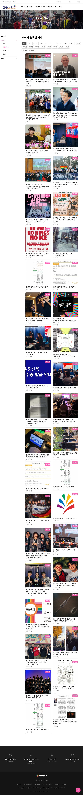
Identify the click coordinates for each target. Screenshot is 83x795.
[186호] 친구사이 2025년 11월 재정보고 (64, 486)
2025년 (35, 43)
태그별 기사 (6, 51)
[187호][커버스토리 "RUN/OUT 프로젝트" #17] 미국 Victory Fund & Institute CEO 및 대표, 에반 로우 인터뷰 (65, 115)
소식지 (42, 22)
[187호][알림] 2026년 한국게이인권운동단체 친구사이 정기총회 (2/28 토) (64, 320)
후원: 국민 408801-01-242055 (8, 1)
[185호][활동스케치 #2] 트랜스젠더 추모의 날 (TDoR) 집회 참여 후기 (65, 653)
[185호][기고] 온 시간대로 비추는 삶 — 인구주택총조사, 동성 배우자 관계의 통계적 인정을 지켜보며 (65, 722)
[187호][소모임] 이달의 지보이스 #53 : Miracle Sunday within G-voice (37, 221)
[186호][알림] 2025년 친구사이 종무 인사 (64, 518)
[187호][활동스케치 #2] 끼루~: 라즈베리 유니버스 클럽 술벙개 (37, 151)
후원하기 (57, 784)
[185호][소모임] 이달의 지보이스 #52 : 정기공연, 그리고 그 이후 (37, 697)
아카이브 (50, 7)
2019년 (71, 43)
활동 (27, 7)
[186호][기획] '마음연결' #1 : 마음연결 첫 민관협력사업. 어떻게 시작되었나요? (37, 456)
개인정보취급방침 (28, 784)
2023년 (47, 43)
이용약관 (19, 784)
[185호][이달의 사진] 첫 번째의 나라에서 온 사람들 (38, 521)
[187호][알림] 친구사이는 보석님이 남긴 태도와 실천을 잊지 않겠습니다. (37, 319)
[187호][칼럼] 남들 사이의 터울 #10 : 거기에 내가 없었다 (63, 254)
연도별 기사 (48, 22)
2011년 (67, 47)
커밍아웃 (37, 7)
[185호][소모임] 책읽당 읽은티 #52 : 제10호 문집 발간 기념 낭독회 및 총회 (63, 687)
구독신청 (5, 54)
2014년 (49, 47)
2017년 (31, 47)
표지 (4, 43)
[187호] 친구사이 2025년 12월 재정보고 (37, 287)
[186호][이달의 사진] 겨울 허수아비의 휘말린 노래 (36, 353)
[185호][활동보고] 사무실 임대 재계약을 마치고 (64, 551)
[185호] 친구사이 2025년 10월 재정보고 (37, 729)
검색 (79, 1)
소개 (22, 7)
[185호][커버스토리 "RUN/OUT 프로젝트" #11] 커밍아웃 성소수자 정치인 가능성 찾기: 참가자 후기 (65, 585)
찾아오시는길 (49, 784)
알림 (32, 7)
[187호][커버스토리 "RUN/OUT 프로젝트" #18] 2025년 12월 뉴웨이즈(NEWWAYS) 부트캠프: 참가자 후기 (38, 117)
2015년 (43, 47)
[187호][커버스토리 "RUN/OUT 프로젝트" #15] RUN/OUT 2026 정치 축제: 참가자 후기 (38, 81)
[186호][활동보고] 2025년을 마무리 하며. (64, 388)
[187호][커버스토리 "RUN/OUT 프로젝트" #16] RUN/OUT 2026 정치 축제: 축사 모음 (65, 80)
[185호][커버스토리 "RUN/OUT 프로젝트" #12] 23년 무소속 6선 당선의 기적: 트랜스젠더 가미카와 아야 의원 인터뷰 (38, 591)
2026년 (29, 43)
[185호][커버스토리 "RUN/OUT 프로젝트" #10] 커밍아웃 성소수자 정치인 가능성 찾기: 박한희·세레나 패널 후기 (38, 556)
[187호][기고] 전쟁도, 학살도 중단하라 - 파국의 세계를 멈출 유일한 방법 (37, 254)
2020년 (65, 43)
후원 (44, 7)
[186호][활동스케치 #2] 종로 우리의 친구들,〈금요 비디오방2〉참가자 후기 (64, 420)
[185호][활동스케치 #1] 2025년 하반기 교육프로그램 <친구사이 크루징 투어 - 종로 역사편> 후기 (38, 627)
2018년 (25, 47)
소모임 (9, 58)
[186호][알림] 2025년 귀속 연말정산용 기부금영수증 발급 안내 (37, 387)
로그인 (68, 1)
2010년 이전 (32, 50)
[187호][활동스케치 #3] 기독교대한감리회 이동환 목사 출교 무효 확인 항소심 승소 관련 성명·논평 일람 (65, 184)
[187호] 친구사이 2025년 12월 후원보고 (64, 287)
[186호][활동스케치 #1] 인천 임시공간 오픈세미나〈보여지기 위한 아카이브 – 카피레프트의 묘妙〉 (36, 421)
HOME (33, 22)
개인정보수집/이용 (39, 784)
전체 (24, 43)
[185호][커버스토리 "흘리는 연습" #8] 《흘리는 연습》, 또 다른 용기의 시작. (64, 620)
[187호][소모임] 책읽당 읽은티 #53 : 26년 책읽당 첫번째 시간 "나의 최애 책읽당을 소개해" (65, 220)
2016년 (37, 47)
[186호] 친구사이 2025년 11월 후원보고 (37, 488)
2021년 (59, 43)
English (59, 1)
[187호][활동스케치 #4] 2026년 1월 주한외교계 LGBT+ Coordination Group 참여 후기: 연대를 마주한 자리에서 (37, 186)
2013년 (55, 47)
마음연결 (3, 36)
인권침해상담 (58, 7)
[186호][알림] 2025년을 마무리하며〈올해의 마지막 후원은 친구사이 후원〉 (64, 355)
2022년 (53, 43)
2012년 (61, 47)
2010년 (25, 50)
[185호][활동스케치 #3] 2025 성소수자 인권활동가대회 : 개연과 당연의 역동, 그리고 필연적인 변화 (37, 662)
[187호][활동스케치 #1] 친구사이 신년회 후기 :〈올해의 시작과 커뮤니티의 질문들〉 (65, 150)
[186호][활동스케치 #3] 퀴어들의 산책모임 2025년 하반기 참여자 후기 (65, 454)
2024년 (41, 43)
